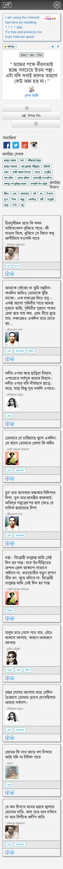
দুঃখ (6, 199)
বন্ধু (22, 205)
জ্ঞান (32, 55)
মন (41, 193)
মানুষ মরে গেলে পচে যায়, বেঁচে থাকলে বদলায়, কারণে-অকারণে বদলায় (28, 637)
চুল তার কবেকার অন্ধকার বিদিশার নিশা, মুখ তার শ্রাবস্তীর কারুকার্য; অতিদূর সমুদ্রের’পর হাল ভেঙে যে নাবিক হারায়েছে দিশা (30, 500)
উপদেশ (50, 193)
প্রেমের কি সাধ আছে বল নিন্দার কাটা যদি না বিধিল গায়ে (28, 755)
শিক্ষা (40, 55)
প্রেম (14, 193)
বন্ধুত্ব (22, 199)
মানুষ (6, 205)
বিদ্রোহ (10, 610)
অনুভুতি (50, 199)
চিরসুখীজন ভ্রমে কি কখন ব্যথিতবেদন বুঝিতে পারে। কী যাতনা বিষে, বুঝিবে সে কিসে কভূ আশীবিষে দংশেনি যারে (29, 231)
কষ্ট (34, 193)
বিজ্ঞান (23, 55)
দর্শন (15, 205)
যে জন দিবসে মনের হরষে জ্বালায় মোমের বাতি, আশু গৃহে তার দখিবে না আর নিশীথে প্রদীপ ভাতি (30, 812)
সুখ (8, 265)
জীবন (6, 193)
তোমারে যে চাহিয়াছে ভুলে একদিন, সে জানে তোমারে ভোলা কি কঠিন (31, 441)
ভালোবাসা (24, 193)
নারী (41, 199)
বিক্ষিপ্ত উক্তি (33, 116)
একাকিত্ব (32, 199)
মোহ (9, 415)
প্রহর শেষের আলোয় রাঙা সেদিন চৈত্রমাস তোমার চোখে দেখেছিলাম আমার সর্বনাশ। (30, 697)
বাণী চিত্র (10, 46)
